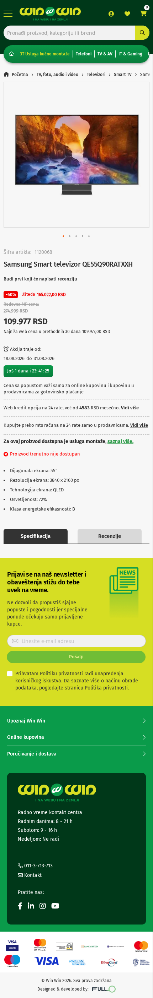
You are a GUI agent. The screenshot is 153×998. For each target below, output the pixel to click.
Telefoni (83, 53)
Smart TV (123, 74)
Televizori (96, 74)
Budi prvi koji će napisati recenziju (40, 279)
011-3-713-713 (38, 866)
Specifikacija (36, 536)
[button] (63, 236)
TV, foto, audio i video (57, 74)
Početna (20, 74)
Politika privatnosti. (107, 688)
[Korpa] (143, 14)
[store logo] (50, 14)
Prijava (111, 14)
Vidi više (130, 407)
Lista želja (127, 14)
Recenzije (109, 536)
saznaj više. (120, 441)
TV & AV (104, 53)
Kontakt (32, 875)
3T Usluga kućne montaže (45, 53)
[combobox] (76, 33)
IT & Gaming (130, 53)
